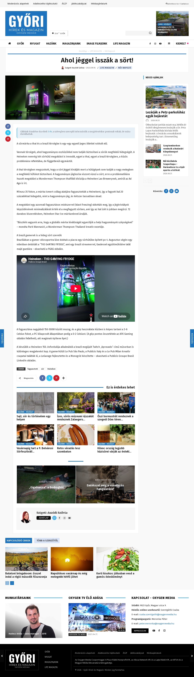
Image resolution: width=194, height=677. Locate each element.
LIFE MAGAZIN (96, 51)
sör (42, 369)
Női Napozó (124, 68)
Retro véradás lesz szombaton (68, 450)
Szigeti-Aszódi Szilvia (52, 512)
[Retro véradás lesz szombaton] (76, 434)
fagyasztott (32, 369)
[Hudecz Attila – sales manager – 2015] (30, 620)
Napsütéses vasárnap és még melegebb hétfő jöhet (69, 575)
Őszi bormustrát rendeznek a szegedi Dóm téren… (115, 418)
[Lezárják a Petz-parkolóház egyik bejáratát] (166, 97)
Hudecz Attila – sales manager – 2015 (23, 633)
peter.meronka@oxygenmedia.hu (156, 623)
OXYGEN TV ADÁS (77, 634)
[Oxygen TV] (97, 617)
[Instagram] (155, 43)
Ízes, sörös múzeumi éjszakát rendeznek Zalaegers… (75, 418)
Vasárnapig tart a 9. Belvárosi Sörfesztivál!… (35, 450)
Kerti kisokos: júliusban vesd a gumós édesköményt (115, 575)
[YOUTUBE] (154, 631)
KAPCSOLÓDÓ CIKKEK (18, 540)
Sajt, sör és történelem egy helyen (33, 418)
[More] (63, 378)
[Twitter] (49, 378)
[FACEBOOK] (159, 631)
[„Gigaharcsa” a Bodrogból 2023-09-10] (2, 656)
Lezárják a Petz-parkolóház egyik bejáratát (167, 29)
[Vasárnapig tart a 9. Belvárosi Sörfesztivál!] (35, 434)
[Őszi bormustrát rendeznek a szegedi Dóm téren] (116, 402)
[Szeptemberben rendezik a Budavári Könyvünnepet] (153, 148)
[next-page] (12, 583)
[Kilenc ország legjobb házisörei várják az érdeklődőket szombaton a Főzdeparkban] (116, 434)
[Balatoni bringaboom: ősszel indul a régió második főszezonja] (26, 559)
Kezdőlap (83, 51)
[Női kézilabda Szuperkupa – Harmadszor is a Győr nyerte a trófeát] (153, 164)
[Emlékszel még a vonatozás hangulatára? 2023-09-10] (192, 656)
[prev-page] (7, 583)
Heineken (51, 369)
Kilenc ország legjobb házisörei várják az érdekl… (114, 450)
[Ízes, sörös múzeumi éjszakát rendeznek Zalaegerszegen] (76, 402)
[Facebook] (150, 43)
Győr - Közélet (165, 24)
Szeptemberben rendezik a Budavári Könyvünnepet (173, 148)
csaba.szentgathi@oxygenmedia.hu (158, 614)
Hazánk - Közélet (25, 412)
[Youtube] (160, 43)
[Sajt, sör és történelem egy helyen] (35, 402)
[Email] (54, 518)
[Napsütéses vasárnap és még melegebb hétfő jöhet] (72, 559)
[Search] (150, 33)
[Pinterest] (56, 378)
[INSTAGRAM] (164, 631)
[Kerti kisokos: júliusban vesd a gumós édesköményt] (117, 559)
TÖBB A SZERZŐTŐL (47, 540)
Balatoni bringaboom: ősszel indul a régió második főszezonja (26, 575)
